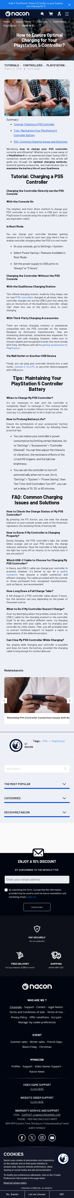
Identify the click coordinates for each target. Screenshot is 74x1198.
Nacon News (24, 21)
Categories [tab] (12, 798)
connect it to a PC (25, 366)
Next (69, 700)
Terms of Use (55, 1012)
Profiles (15, 1066)
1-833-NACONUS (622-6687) (42, 1119)
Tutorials (42, 21)
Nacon (29, 746)
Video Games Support (48, 1066)
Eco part (56, 1017)
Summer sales (18, 1042)
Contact (40, 1007)
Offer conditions (39, 1017)
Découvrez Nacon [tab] (17, 812)
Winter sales (37, 1042)
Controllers (60, 21)
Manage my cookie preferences (37, 1022)
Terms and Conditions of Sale (27, 1012)
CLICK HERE (37, 1088)
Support (29, 1007)
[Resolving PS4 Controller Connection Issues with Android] (37, 695)
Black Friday (29, 1047)
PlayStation (10, 25)
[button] (65, 768)
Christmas (45, 1047)
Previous (4, 700)
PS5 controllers (24, 297)
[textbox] (37, 768)
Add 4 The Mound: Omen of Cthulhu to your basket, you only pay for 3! (36, 5)
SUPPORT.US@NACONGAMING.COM (41, 1114)
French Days (54, 1042)
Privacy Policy (19, 1017)
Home (7, 21)
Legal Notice (55, 1007)
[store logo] (17, 13)
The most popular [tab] (17, 784)
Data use (31, 896)
